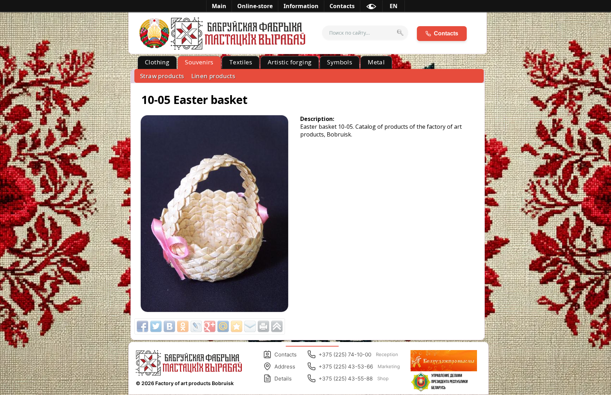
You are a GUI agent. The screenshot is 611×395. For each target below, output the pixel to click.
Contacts (285, 354)
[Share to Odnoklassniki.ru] (182, 326)
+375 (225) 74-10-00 (358, 354)
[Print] (263, 326)
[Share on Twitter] (156, 326)
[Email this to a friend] (250, 326)
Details (283, 378)
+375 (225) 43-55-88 (354, 378)
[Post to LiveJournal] (196, 326)
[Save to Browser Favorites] (236, 326)
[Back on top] (277, 326)
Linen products (213, 76)
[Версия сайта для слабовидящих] (371, 7)
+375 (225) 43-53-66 (359, 366)
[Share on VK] (169, 326)
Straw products (162, 76)
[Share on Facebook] (142, 326)
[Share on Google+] (209, 326)
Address (284, 366)
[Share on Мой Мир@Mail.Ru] (223, 326)
